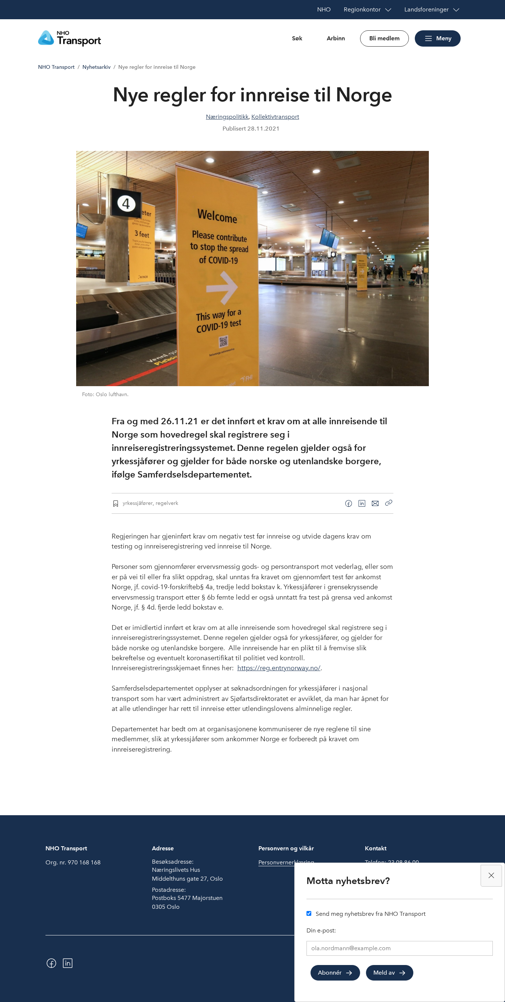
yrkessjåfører (138, 503)
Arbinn (336, 38)
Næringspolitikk (227, 116)
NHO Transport (56, 67)
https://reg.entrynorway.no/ (279, 668)
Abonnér (330, 972)
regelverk (167, 503)
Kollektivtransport (275, 116)
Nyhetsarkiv (96, 67)
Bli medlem (384, 38)
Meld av (384, 972)
